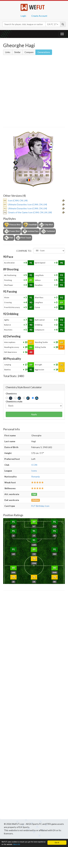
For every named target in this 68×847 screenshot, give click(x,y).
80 (13, 567)
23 (56, 342)
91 (30, 262)
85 (30, 279)
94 (30, 284)
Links (7, 52)
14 (56, 369)
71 (34, 576)
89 (61, 302)
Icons (34, 470)
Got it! (57, 842)
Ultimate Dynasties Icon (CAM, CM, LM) (27, 204)
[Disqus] (34, 705)
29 (25, 347)
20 (56, 347)
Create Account (39, 15)
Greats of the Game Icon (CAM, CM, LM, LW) (30, 212)
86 (30, 347)
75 (61, 364)
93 (61, 275)
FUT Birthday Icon (40, 506)
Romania (35, 476)
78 (34, 558)
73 (61, 369)
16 (25, 352)
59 (61, 347)
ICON (34, 464)
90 (61, 262)
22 (25, 342)
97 (30, 307)
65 (30, 342)
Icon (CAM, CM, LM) (18, 200)
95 (30, 369)
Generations (43, 52)
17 (25, 364)
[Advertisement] (34, 91)
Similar (17, 52)
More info (16, 844)
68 (61, 342)
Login (23, 15)
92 (61, 284)
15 (56, 364)
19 (25, 369)
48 (30, 352)
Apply (34, 414)
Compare (29, 52)
